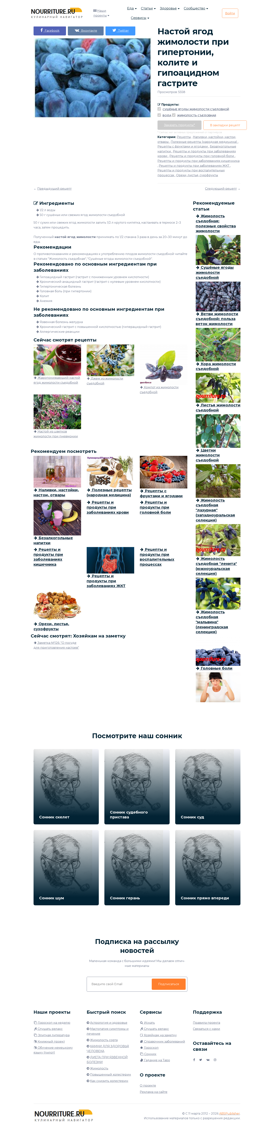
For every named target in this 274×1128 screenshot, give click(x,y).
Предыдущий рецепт (54, 188)
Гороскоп (151, 1047)
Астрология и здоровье (108, 1022)
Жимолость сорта (104, 1040)
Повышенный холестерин (110, 1074)
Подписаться (168, 984)
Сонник (150, 1054)
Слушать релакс (50, 1029)
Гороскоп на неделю (53, 1022)
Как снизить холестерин (109, 1081)
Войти (230, 13)
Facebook (51, 30)
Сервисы (138, 18)
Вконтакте (88, 30)
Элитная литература (53, 1035)
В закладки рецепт (225, 125)
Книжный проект (51, 1041)
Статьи (147, 8)
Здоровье (168, 8)
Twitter (122, 30)
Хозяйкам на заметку (160, 1035)
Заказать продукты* (179, 125)
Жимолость (99, 1068)
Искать (149, 1022)
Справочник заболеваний (164, 1041)
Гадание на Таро (156, 1060)
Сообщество (194, 8)
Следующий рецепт (221, 188)
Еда (130, 8)
